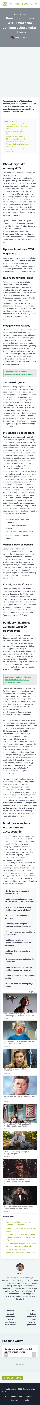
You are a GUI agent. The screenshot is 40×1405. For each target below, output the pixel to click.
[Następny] (34, 1354)
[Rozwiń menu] (36, 3)
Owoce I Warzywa (20, 14)
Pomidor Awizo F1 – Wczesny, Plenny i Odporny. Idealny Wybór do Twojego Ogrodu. (21, 1237)
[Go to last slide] (6, 1354)
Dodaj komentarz (12, 1378)
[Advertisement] (20, 74)
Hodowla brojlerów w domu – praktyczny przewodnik (31, 1318)
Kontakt (14, 1397)
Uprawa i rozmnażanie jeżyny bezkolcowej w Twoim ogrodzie (10, 1318)
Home (7, 1397)
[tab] (16, 1364)
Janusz (17, 37)
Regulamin (24, 1400)
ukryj (15, 121)
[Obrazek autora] (12, 37)
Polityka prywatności (27, 1397)
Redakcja (15, 1400)
